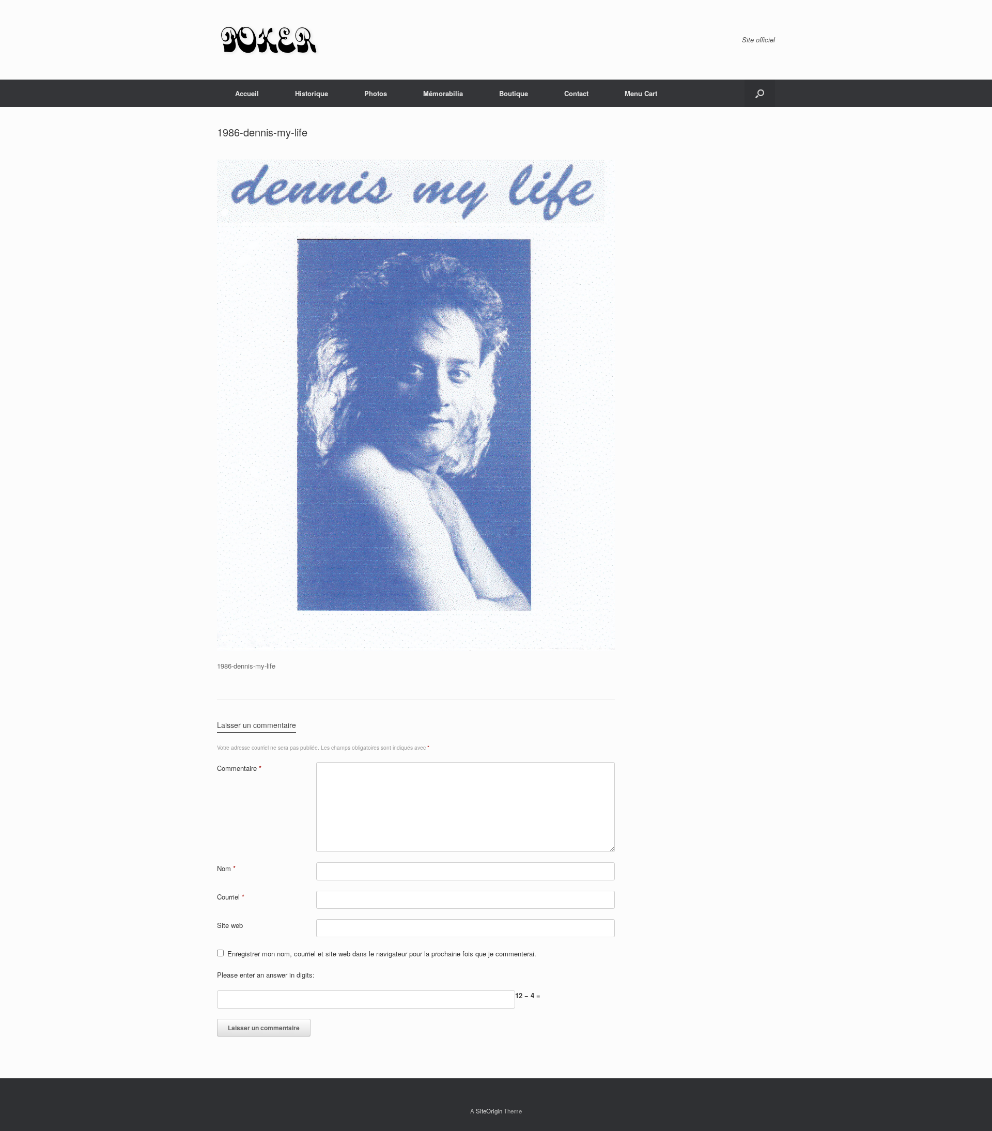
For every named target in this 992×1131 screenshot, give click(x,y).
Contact (576, 93)
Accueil (247, 93)
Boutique (513, 93)
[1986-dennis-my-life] (416, 648)
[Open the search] (760, 93)
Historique (311, 93)
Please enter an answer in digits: (266, 975)
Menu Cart (641, 93)
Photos (375, 93)
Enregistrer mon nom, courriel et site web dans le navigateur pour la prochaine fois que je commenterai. (381, 953)
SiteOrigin (489, 1111)
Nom (226, 868)
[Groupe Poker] (268, 39)
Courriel (230, 897)
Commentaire (239, 768)
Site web (230, 925)
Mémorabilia (443, 93)
